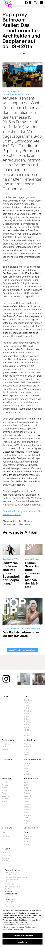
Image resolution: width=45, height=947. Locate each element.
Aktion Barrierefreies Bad (29, 838)
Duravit (27, 795)
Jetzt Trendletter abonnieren (22, 650)
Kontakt (6, 848)
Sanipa (27, 815)
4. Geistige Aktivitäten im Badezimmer (29, 713)
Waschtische (7, 795)
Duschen (6, 793)
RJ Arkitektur (29, 765)
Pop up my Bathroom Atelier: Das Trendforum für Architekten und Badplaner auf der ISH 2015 (21, 30)
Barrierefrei (29, 754)
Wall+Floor (29, 743)
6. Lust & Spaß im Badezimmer (29, 719)
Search (35, 2)
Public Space (7, 746)
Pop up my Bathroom (29, 836)
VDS (28, 94)
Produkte (7, 778)
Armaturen (7, 787)
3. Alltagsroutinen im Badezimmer (29, 710)
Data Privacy (7, 858)
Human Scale (29, 702)
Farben (27, 746)
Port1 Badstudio (29, 771)
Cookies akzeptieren (22, 935)
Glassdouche (29, 801)
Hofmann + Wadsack (29, 763)
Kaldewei (28, 806)
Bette (27, 785)
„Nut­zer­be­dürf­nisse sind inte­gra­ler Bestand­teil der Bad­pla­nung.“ (11, 573)
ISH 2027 (7, 836)
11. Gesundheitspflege (29, 732)
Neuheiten (7, 782)
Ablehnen (22, 942)
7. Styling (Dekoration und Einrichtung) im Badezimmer (29, 721)
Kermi (27, 809)
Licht (26, 752)
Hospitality (7, 743)
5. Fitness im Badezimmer (29, 716)
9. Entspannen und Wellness (29, 727)
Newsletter (7, 860)
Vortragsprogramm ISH (13, 94)
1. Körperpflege (29, 705)
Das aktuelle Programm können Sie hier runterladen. (21, 512)
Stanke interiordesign (29, 768)
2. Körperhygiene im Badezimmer (29, 708)
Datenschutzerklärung (12, 929)
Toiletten (6, 801)
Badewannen (7, 790)
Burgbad (28, 787)
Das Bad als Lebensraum (29, 700)
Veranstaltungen (10, 91)
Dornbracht (29, 793)
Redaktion (29, 844)
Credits (6, 855)
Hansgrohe (29, 804)
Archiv (27, 735)
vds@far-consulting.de (11, 892)
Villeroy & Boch (29, 823)
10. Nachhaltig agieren (29, 730)
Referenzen (8, 740)
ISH (21, 91)
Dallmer (28, 790)
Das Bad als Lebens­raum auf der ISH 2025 (20, 634)
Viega (26, 820)
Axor (26, 782)
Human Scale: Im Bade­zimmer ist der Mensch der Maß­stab (33, 575)
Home (5, 696)
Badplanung (7, 559)
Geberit (28, 798)
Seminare (7, 827)
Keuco (27, 812)
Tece (26, 817)
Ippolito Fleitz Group (29, 773)
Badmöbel (7, 798)
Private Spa (7, 749)
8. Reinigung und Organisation (29, 724)
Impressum (7, 852)
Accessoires (7, 785)
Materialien (29, 749)
